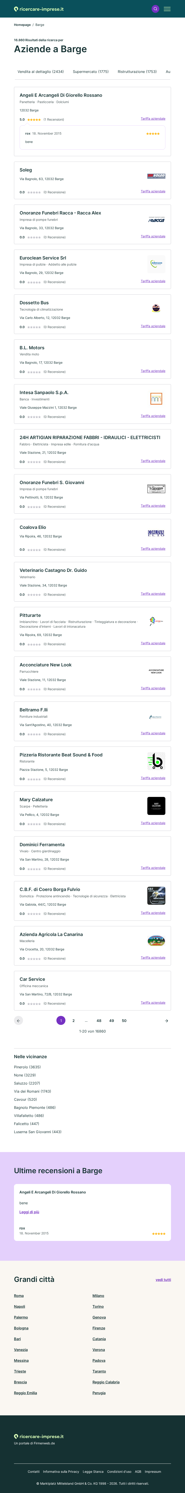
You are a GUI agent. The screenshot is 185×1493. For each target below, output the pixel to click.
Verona (98, 1349)
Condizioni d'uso (119, 1471)
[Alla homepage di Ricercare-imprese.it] (39, 9)
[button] (155, 9)
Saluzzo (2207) (27, 1083)
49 (111, 1020)
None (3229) (25, 1075)
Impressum (153, 1471)
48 (99, 1020)
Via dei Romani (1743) (32, 1091)
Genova (99, 1317)
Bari (17, 1339)
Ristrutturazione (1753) (137, 71)
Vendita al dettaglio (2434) (41, 71)
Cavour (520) (25, 1099)
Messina (21, 1360)
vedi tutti (163, 1279)
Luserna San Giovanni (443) (38, 1132)
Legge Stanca (93, 1471)
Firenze (98, 1328)
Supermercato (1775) (91, 71)
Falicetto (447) (26, 1123)
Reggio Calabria (106, 1382)
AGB (138, 1471)
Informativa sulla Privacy (61, 1471)
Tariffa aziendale (153, 118)
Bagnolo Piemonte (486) (35, 1107)
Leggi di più (29, 1212)
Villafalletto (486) (29, 1115)
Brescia (20, 1382)
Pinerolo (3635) (27, 1067)
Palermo (21, 1317)
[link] (92, 121)
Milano (98, 1295)
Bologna (21, 1328)
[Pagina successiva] (166, 1020)
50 (124, 1020)
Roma (19, 1295)
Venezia (21, 1349)
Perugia (99, 1393)
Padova (98, 1360)
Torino (98, 1306)
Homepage (22, 25)
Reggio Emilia (25, 1393)
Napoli (19, 1306)
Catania (99, 1339)
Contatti (33, 1471)
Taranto (99, 1371)
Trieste (20, 1371)
